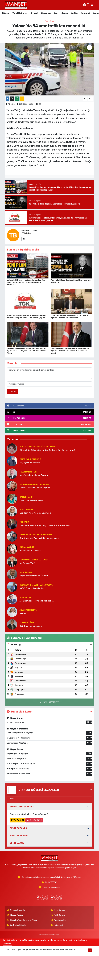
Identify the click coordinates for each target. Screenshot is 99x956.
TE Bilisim (11, 104)
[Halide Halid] (12, 499)
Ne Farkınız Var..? (27, 563)
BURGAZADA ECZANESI (22, 807)
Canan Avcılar (26, 547)
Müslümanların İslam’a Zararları (34, 475)
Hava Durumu (59, 910)
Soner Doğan (26, 623)
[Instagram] (47, 898)
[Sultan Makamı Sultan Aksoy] (12, 486)
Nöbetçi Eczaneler (18, 910)
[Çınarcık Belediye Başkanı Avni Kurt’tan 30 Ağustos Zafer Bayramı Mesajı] (71, 301)
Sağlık (64, 13)
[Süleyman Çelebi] (12, 473)
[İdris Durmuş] (12, 511)
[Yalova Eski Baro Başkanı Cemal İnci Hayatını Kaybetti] (71, 266)
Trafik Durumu (59, 915)
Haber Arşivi (59, 925)
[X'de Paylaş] (12, 98)
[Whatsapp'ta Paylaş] (17, 98)
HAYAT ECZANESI (19, 835)
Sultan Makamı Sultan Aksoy (34, 484)
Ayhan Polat (26, 598)
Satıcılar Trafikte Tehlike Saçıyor (34, 488)
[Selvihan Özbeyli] (12, 612)
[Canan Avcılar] (12, 549)
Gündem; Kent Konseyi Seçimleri (35, 513)
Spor (56, 13)
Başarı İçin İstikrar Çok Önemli (33, 576)
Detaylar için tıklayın (49, 702)
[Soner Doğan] (12, 624)
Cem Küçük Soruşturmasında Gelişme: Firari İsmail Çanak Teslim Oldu (43, 950)
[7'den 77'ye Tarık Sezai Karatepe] (12, 536)
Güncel (5, 13)
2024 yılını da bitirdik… (30, 626)
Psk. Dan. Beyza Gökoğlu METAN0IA (37, 447)
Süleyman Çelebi (28, 472)
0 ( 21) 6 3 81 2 (36, 820)
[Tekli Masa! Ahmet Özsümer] (12, 561)
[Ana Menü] (92, 5)
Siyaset (34, 13)
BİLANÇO (23, 613)
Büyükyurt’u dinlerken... (30, 463)
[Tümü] (91, 439)
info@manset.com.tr (51, 887)
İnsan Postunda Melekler (31, 500)
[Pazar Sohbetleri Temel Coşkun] (12, 587)
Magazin (46, 13)
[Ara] (88, 5)
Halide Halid (26, 497)
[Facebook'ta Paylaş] (7, 98)
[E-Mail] (24, 239)
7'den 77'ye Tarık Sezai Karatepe (35, 535)
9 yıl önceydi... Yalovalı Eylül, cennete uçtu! (39, 538)
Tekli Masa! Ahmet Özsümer (33, 560)
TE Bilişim (56, 935)
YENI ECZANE (17, 843)
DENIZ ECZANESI (18, 828)
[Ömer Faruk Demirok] (12, 461)
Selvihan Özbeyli (28, 610)
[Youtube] (52, 898)
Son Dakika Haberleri (18, 925)
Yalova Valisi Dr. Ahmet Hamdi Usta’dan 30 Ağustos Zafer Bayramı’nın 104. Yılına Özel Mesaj (70, 351)
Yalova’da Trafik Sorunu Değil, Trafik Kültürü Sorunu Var (45, 525)
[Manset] (16, 5)
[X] (42, 898)
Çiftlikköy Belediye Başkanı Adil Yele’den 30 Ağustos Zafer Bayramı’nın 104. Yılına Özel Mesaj (26, 351)
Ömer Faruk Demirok (30, 459)
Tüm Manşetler (60, 920)
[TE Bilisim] (13, 235)
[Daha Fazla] (22, 98)
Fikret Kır (24, 522)
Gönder (12, 391)
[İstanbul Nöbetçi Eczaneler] (91, 790)
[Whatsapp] (56, 898)
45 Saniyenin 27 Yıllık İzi (30, 551)
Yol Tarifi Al (19, 820)
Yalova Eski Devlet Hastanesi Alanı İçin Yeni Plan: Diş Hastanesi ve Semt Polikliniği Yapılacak (26, 282)
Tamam (7, 944)
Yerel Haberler (20, 13)
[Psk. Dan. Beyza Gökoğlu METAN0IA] (12, 448)
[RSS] (61, 898)
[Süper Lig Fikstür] (91, 712)
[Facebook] (38, 898)
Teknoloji (85, 13)
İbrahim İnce (25, 572)
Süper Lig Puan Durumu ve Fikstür (23, 920)
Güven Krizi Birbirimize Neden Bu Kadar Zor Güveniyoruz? (47, 450)
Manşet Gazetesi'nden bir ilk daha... (36, 601)
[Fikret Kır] (12, 524)
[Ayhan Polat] (12, 599)
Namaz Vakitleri (16, 915)
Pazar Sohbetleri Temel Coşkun (36, 585)
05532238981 (51, 882)
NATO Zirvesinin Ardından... (32, 588)
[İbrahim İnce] (12, 574)
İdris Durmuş (26, 510)
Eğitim (74, 13)
